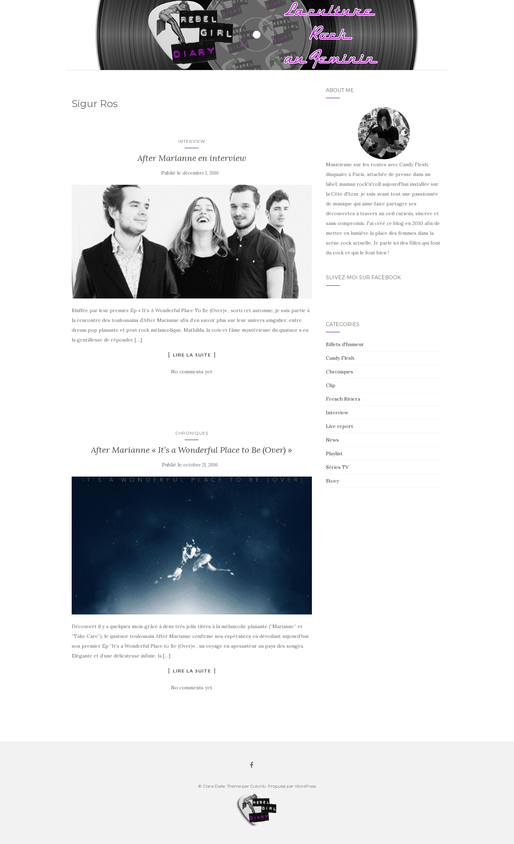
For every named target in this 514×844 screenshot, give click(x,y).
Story (332, 481)
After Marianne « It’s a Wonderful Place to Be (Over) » (191, 449)
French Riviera (343, 399)
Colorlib (258, 786)
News (332, 440)
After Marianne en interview (191, 158)
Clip (330, 385)
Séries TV (337, 467)
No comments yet (191, 371)
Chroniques (191, 433)
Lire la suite (192, 355)
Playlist (334, 453)
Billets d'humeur (345, 344)
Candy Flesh (340, 358)
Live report (339, 426)
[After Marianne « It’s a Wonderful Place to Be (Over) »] (192, 545)
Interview (191, 141)
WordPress (305, 786)
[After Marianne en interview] (192, 241)
